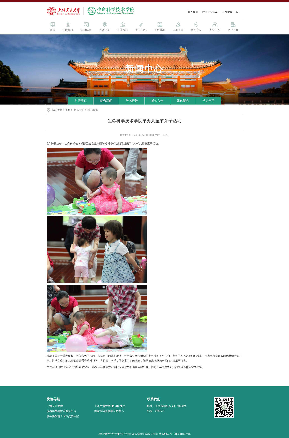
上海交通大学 (55, 406)
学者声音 (209, 100)
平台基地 (159, 29)
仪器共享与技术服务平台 (61, 411)
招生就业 (123, 29)
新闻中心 (79, 110)
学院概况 (68, 29)
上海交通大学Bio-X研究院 (109, 406)
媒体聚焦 (183, 100)
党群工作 (178, 29)
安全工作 (214, 29)
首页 (52, 29)
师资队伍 (86, 29)
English (227, 12)
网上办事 (233, 29)
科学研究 (141, 29)
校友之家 (196, 29)
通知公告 (157, 100)
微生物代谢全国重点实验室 (63, 416)
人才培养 (104, 29)
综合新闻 (106, 100)
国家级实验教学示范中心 (109, 411)
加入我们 (193, 12)
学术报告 (132, 100)
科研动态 (81, 100)
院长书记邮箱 (210, 12)
